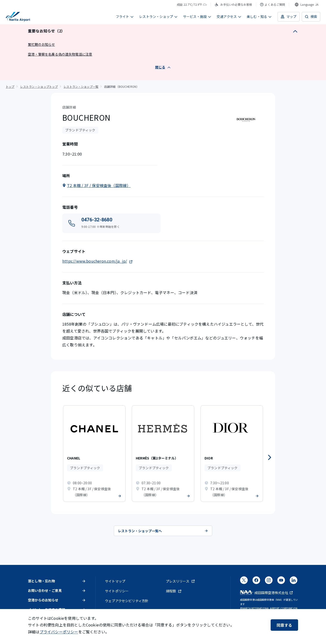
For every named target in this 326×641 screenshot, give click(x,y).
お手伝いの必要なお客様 (236, 4)
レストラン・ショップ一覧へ (140, 530)
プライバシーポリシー (59, 632)
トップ (10, 86)
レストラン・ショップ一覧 (80, 86)
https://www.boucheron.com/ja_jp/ (94, 261)
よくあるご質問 (275, 4)
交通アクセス (227, 16)
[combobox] (306, 4)
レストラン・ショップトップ (39, 86)
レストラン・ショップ (156, 16)
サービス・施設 (195, 16)
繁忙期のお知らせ (41, 44)
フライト (122, 16)
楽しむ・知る (257, 16)
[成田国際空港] (18, 16)
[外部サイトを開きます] (244, 581)
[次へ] (269, 457)
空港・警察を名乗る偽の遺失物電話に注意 (60, 54)
